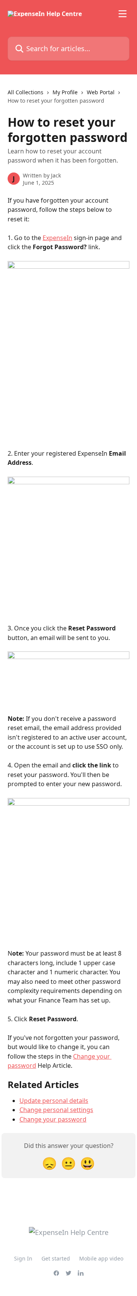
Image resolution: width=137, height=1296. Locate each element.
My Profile (65, 92)
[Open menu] (122, 13)
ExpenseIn (57, 238)
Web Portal (101, 92)
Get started (55, 1258)
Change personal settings (56, 1110)
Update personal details (53, 1100)
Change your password (52, 1119)
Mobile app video (101, 1258)
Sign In (23, 1258)
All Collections (25, 92)
